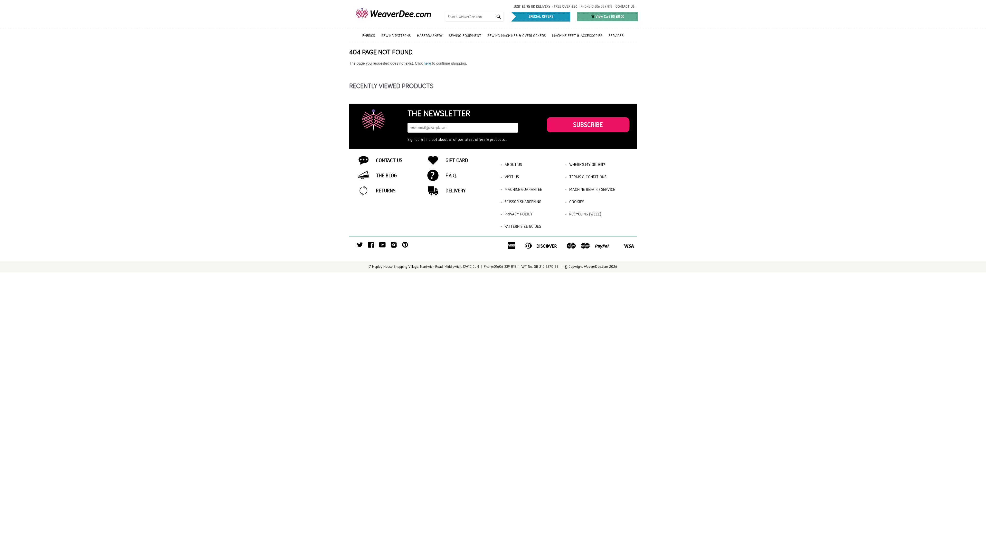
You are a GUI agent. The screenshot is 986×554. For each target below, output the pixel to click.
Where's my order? (587, 164)
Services (616, 36)
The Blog (386, 175)
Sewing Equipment (465, 36)
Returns (385, 190)
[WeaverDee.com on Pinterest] (405, 246)
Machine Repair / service (592, 189)
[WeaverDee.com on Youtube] (382, 246)
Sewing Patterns (396, 36)
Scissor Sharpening (523, 202)
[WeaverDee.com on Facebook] (371, 246)
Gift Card (456, 160)
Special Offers (541, 16)
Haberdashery (430, 36)
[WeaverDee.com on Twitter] (360, 246)
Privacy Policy (519, 214)
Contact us (624, 6)
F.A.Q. (451, 175)
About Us (513, 164)
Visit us (512, 177)
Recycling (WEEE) (585, 214)
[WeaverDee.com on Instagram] (394, 246)
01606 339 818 (601, 6)
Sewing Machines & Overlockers (516, 36)
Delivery (455, 190)
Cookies (576, 202)
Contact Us (389, 160)
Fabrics (368, 36)
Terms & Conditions (587, 177)
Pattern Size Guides (523, 226)
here (427, 63)
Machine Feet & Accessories (577, 36)
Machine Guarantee (523, 189)
